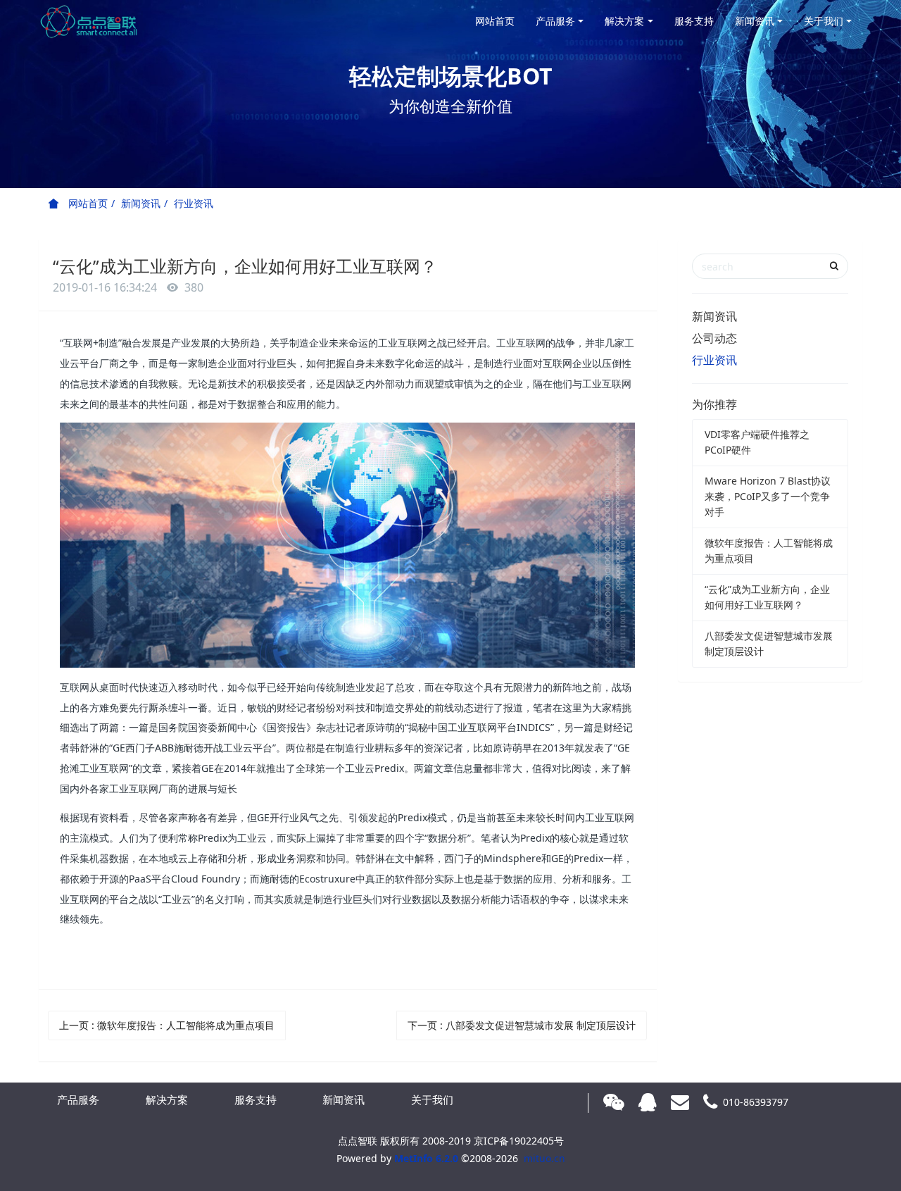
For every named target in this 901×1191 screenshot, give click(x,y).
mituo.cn (544, 1158)
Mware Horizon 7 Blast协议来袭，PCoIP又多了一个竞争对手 (768, 496)
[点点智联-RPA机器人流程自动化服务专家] (88, 21)
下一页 (522, 1025)
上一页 (167, 1025)
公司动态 (714, 338)
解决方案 (624, 20)
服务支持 (694, 20)
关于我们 (823, 20)
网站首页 (495, 20)
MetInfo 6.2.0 (426, 1158)
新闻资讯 (754, 20)
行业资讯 (193, 203)
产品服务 (555, 20)
